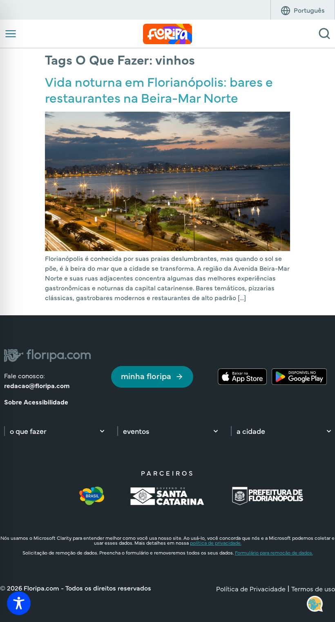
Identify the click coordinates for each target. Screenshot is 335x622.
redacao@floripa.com (36, 385)
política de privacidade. (215, 542)
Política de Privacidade (251, 588)
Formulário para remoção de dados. (274, 552)
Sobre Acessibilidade (36, 401)
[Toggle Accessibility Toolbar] (18, 603)
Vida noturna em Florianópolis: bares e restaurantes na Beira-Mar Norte (159, 89)
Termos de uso (313, 588)
